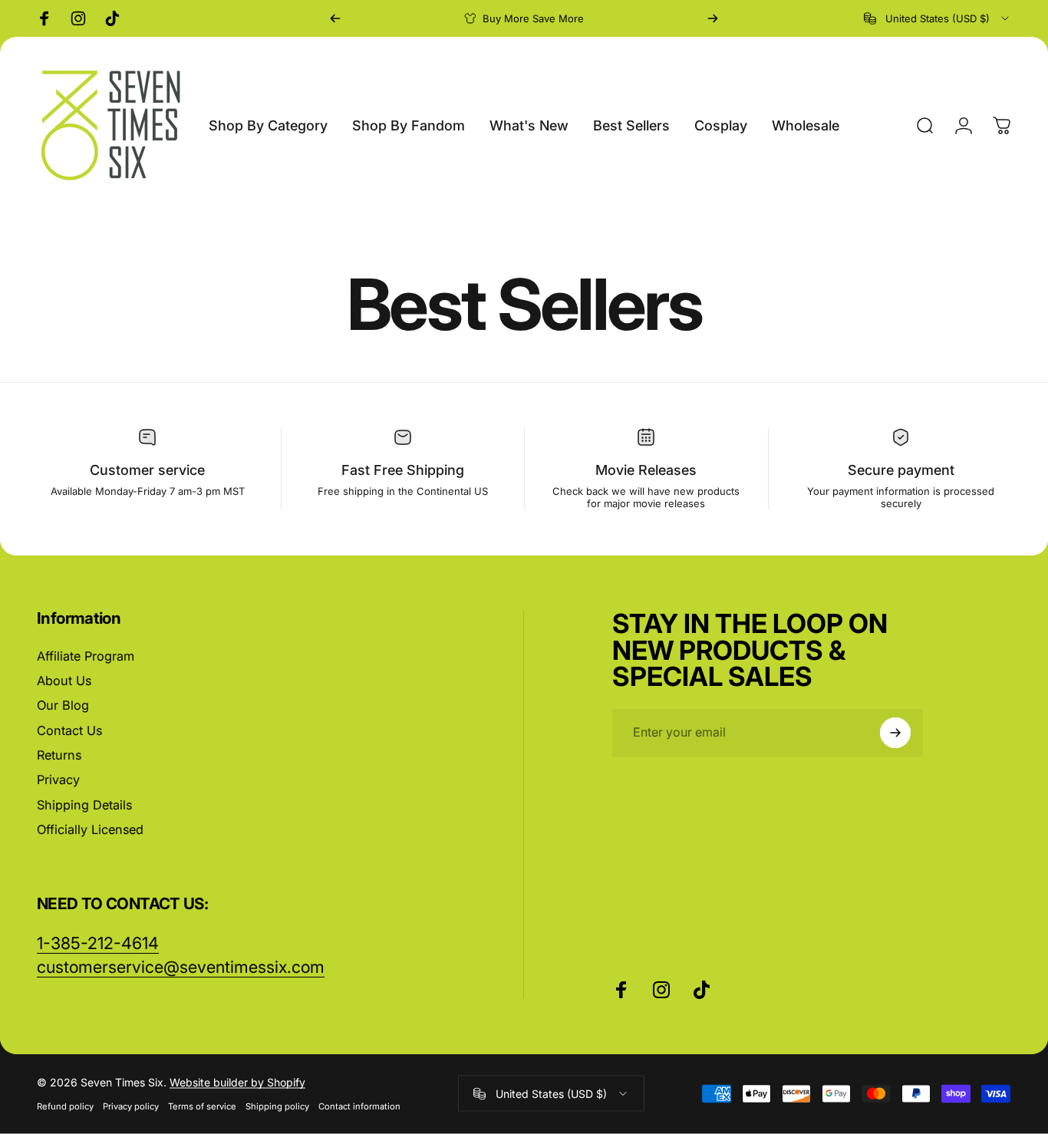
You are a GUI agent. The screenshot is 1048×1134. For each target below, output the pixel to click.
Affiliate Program (85, 656)
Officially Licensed (90, 829)
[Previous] (335, 18)
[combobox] (937, 18)
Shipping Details (84, 805)
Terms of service (202, 1106)
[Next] (713, 18)
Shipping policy (277, 1106)
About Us (64, 680)
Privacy (58, 779)
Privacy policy (131, 1106)
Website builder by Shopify (237, 1082)
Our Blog (63, 705)
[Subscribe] (895, 732)
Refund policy (65, 1106)
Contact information (359, 1106)
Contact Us (69, 730)
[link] (181, 967)
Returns (59, 755)
